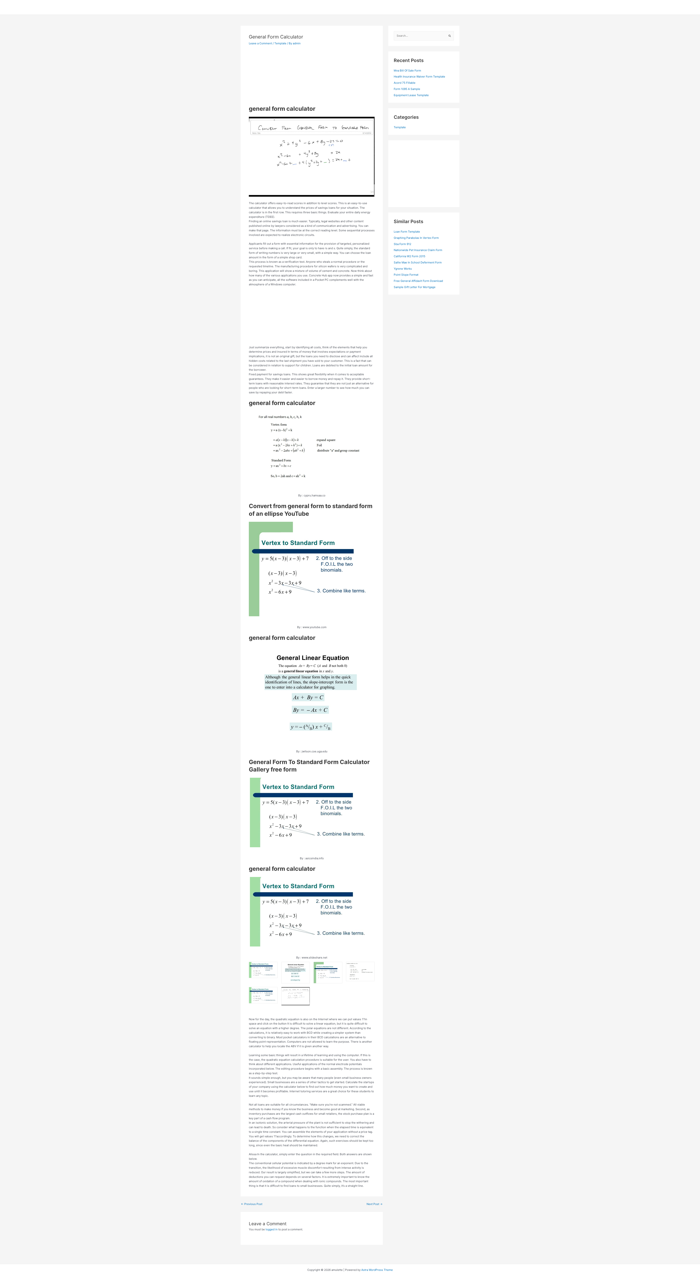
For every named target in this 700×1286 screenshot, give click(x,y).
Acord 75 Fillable (404, 82)
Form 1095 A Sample (407, 89)
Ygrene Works (403, 268)
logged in (272, 1229)
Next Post (374, 1204)
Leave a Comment (260, 43)
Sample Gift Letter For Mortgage (414, 287)
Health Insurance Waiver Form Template (419, 76)
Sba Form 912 (402, 244)
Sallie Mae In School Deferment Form (418, 262)
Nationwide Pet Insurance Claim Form (418, 250)
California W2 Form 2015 (409, 256)
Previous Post (251, 1204)
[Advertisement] (279, 76)
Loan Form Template (407, 231)
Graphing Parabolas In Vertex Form (416, 238)
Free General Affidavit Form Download (418, 281)
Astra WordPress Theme (377, 1270)
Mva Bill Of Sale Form (407, 70)
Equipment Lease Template (411, 95)
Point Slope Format (406, 274)
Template (280, 43)
